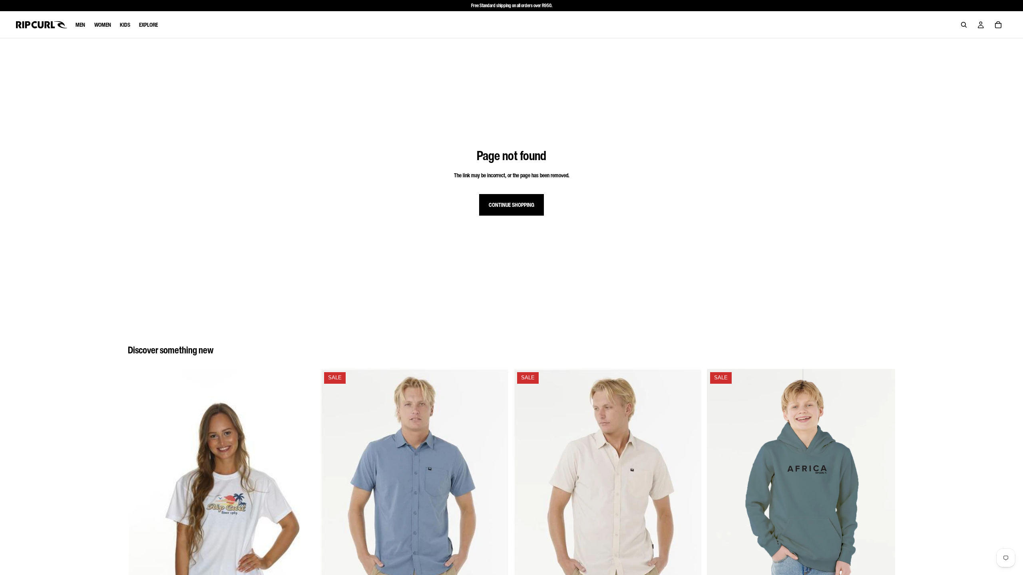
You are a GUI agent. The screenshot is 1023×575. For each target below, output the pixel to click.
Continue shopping (511, 204)
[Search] (964, 25)
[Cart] (998, 25)
